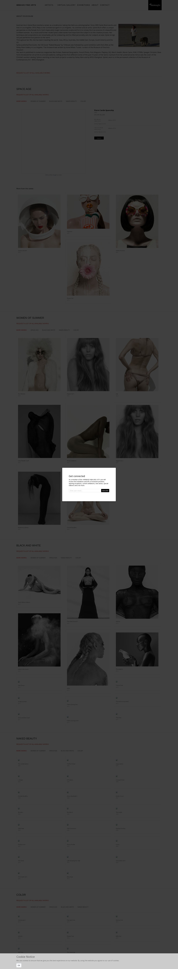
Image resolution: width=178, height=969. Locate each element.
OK (19, 965)
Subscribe (105, 491)
